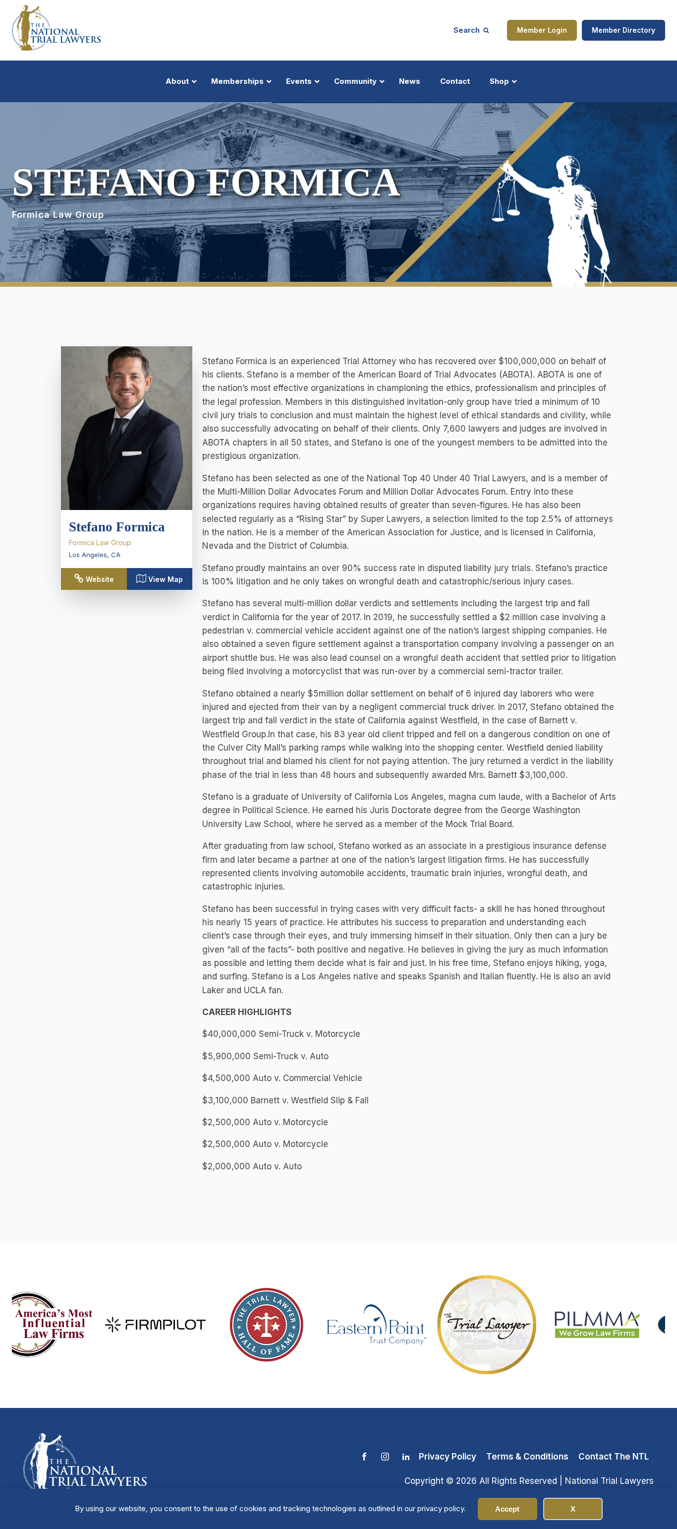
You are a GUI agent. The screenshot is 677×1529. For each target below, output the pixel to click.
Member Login (542, 30)
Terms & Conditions (527, 1457)
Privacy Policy (447, 1457)
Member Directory (623, 30)
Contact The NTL (613, 1457)
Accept (507, 1509)
